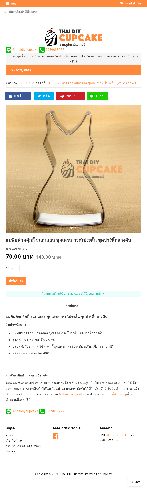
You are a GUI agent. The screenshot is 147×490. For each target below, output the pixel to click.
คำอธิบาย (72, 305)
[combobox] (73, 11)
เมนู (13, 3)
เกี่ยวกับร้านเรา (15, 440)
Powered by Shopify (98, 473)
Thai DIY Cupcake (71, 473)
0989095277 (54, 49)
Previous (14, 169)
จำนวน (11, 267)
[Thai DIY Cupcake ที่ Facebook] (56, 435)
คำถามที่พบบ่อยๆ (114, 393)
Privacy (10, 451)
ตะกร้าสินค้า (133, 3)
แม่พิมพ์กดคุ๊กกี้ (35, 83)
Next (133, 169)
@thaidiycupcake (25, 49)
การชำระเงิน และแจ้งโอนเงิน (23, 445)
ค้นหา (9, 435)
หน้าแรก (11, 83)
